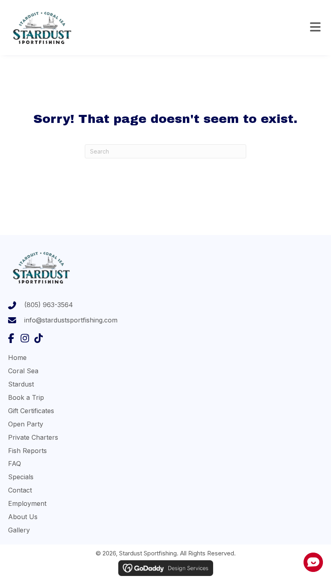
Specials (21, 477)
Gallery (19, 530)
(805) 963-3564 (48, 305)
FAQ (14, 463)
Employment (27, 503)
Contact (20, 490)
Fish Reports (27, 451)
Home (17, 357)
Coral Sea (23, 371)
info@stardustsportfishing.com (70, 320)
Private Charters (33, 437)
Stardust (21, 384)
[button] (11, 338)
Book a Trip (26, 397)
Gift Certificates (31, 411)
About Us (23, 517)
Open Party (25, 424)
